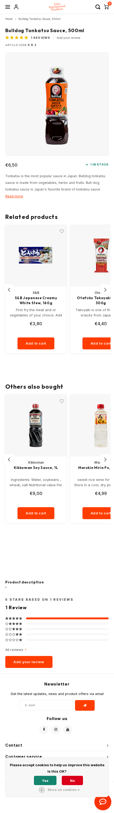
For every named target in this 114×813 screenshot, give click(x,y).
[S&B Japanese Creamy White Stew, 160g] (36, 256)
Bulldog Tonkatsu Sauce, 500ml (39, 19)
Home (8, 19)
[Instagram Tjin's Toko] (55, 729)
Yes (45, 780)
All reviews (14, 649)
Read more (14, 196)
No (72, 780)
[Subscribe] (85, 705)
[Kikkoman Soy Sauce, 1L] (36, 425)
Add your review (68, 38)
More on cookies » (64, 789)
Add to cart (36, 343)
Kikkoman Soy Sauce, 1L (36, 467)
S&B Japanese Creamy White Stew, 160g (36, 300)
